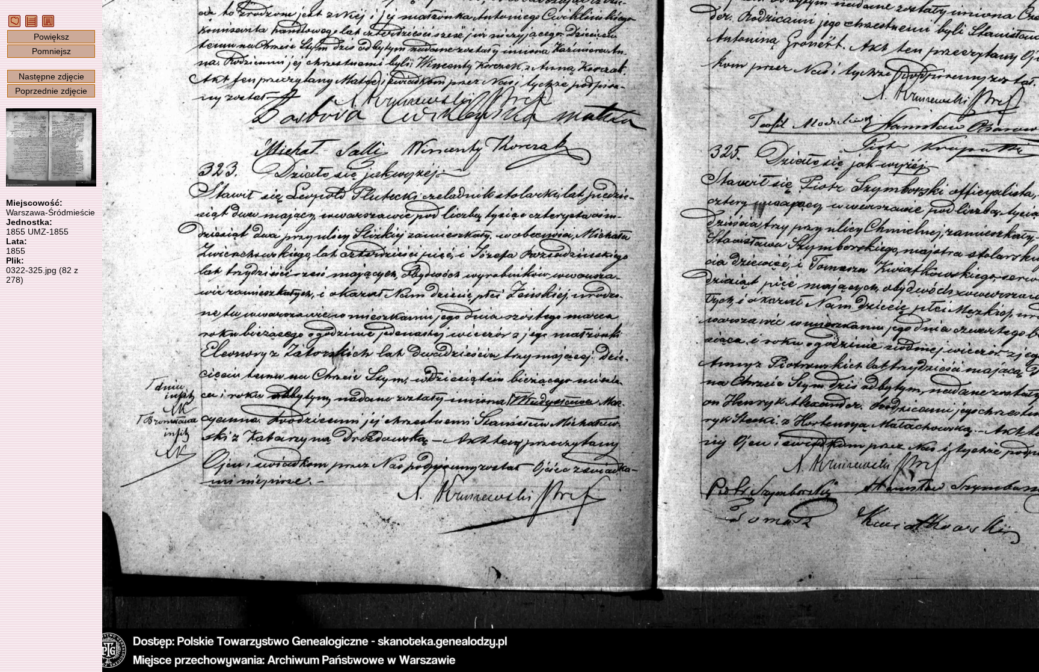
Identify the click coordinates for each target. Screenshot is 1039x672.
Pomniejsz (51, 51)
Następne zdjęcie (51, 76)
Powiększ (51, 37)
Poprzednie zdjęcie (51, 91)
